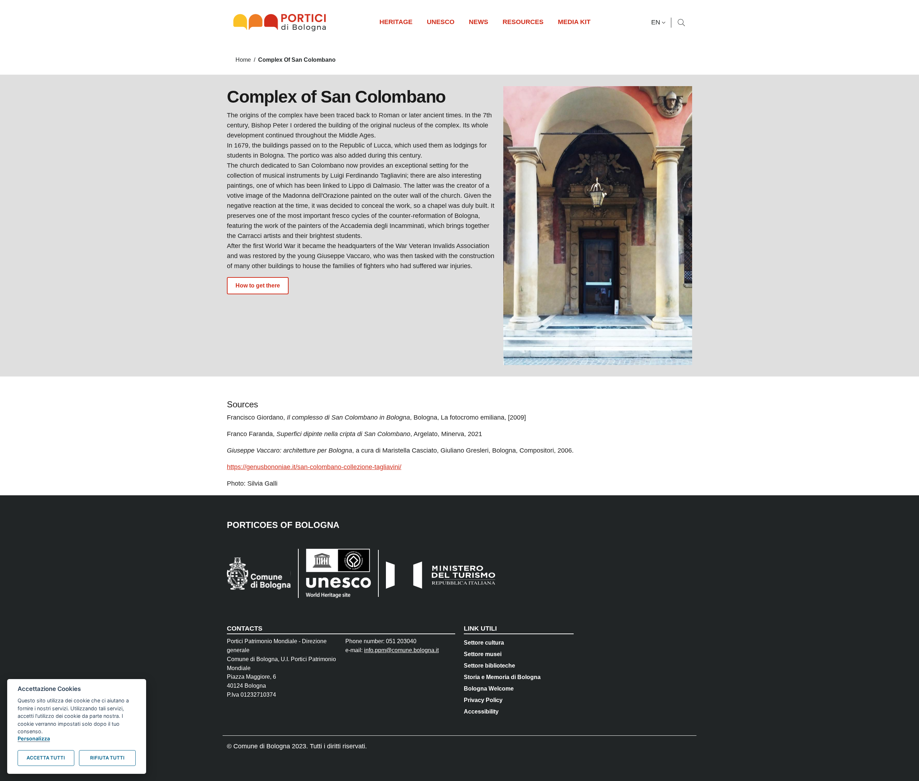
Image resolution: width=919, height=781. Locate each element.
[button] (659, 23)
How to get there (257, 285)
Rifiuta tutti (107, 758)
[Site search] (681, 22)
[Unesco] (334, 573)
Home (243, 60)
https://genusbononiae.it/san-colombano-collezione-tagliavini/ (314, 467)
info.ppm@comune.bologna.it (401, 650)
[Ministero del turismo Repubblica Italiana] (437, 573)
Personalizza (34, 738)
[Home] (282, 22)
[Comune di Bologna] (259, 573)
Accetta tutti (46, 758)
